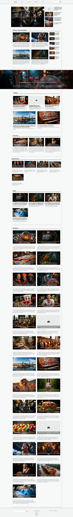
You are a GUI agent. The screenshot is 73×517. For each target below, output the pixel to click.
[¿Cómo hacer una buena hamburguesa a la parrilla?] (18, 177)
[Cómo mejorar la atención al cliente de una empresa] (24, 427)
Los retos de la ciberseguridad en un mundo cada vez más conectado (21, 41)
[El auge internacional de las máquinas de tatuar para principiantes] (43, 164)
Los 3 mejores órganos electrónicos (58, 23)
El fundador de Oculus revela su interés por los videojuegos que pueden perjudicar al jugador (58, 19)
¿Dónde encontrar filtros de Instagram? (24, 389)
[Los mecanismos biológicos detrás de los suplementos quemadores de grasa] (39, 54)
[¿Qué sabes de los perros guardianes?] (24, 406)
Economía (29, 1)
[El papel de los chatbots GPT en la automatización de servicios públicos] (52, 38)
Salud (43, 1)
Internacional (36, 1)
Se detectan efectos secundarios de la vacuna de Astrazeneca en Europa (20, 219)
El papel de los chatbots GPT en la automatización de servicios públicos (57, 39)
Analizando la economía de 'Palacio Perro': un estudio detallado (36, 145)
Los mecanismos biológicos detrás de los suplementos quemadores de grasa (40, 58)
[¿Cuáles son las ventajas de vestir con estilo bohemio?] (48, 385)
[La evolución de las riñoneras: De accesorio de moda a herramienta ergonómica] (20, 197)
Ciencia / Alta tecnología (15, 2)
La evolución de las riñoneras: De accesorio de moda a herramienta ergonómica (20, 204)
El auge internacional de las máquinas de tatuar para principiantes (43, 166)
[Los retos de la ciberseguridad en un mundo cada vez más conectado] (21, 37)
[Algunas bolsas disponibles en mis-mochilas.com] (52, 48)
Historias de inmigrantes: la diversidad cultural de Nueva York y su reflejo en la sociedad (17, 167)
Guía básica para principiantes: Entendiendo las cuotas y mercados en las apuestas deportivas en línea (20, 107)
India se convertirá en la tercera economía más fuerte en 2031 (52, 145)
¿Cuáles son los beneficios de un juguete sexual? (48, 433)
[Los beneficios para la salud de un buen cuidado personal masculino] (49, 14)
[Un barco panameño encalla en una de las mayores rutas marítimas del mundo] (55, 164)
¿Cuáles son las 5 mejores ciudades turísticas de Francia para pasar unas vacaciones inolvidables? (21, 59)
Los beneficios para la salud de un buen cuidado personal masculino (58, 14)
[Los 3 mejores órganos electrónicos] (49, 24)
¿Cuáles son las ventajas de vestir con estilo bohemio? (48, 390)
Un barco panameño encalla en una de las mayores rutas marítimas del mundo (55, 167)
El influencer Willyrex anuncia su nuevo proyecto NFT (57, 57)
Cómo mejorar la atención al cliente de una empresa (24, 433)
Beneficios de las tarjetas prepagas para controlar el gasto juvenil (20, 145)
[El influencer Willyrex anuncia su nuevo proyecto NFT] (52, 57)
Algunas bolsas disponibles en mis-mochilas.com (57, 48)
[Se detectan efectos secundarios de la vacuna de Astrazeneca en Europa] (20, 212)
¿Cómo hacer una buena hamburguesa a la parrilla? (17, 179)
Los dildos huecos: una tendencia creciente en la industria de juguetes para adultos (58, 8)
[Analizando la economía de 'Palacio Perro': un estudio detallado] (36, 142)
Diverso (22, 1)
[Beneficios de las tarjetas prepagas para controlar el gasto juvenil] (20, 142)
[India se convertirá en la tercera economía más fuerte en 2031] (52, 142)
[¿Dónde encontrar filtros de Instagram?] (24, 385)
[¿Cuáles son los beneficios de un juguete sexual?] (48, 427)
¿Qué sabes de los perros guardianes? (24, 411)
